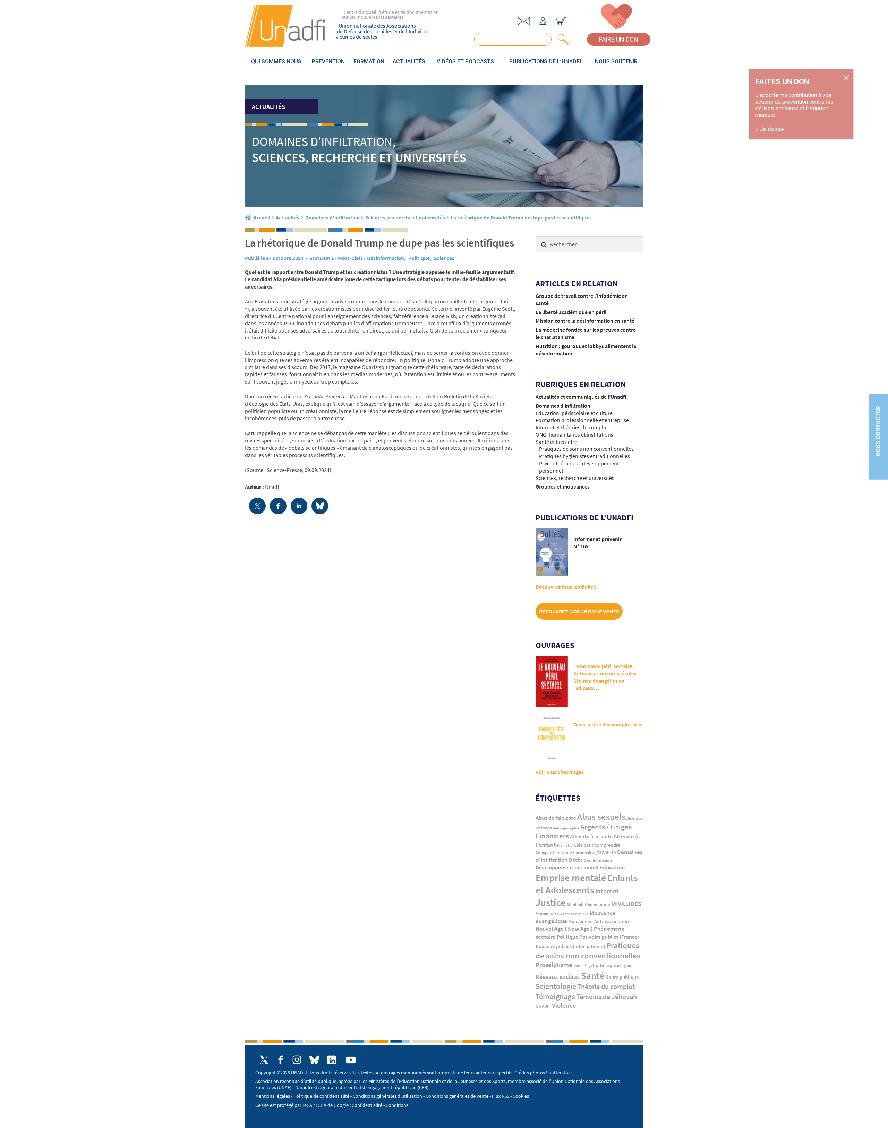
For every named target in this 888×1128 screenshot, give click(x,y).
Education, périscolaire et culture (574, 413)
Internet (607, 891)
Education (612, 867)
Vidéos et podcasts (465, 61)
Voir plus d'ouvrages (560, 771)
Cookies (521, 1096)
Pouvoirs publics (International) (570, 946)
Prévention (328, 61)
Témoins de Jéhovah (606, 996)
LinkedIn (331, 1059)
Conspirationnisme (554, 852)
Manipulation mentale (588, 904)
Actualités (409, 61)
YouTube (351, 1060)
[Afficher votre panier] (561, 21)
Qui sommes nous (276, 61)
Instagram (297, 1059)
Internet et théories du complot (572, 427)
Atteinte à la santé (591, 836)
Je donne (772, 129)
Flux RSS (500, 1096)
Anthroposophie (566, 828)
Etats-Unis (321, 258)
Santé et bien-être (556, 441)
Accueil (262, 217)
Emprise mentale (571, 877)
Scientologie (556, 986)
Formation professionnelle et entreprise (582, 419)
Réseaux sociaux (558, 977)
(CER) (423, 1087)
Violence (564, 1005)
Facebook (280, 1059)
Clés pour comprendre (597, 845)
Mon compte (543, 21)
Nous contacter (878, 431)
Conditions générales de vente (457, 1096)
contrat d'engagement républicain (381, 1087)
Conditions (397, 1105)
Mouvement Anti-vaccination (598, 921)
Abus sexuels (601, 816)
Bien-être (565, 845)
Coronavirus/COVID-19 (594, 852)
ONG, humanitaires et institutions (574, 434)
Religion (624, 965)
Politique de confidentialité (321, 1096)
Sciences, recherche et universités (405, 217)
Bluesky (314, 1059)
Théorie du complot (606, 986)
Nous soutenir (616, 61)
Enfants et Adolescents (587, 884)
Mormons (544, 913)
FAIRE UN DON (618, 39)
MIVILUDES (626, 903)
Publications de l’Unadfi (545, 61)
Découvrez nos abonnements (579, 611)
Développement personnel (567, 867)
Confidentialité (367, 1105)
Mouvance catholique (571, 913)
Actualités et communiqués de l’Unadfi (581, 396)
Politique (419, 258)
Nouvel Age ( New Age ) (564, 928)
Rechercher (562, 39)
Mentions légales (272, 1096)
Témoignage (555, 996)
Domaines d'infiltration (332, 217)
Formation (368, 61)
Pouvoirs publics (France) (609, 936)
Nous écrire (524, 21)
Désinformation (385, 258)
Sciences (444, 258)
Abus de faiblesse (556, 817)
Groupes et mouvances (563, 486)
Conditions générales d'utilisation (387, 1096)
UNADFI (543, 1006)
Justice (551, 902)
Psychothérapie (599, 965)
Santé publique (622, 977)
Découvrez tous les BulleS (566, 586)
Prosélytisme (554, 965)
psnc (577, 965)
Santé (593, 975)
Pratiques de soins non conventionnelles (586, 448)
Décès (576, 859)
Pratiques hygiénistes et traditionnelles (584, 456)
